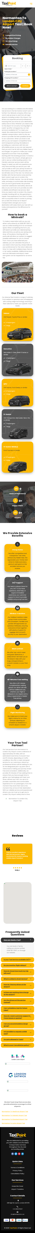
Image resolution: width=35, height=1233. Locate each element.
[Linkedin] (22, 1153)
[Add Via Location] (29, 74)
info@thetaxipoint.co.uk (17, 1214)
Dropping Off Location (11, 77)
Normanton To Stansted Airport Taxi (14, 1119)
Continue (25, 86)
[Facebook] (12, 1153)
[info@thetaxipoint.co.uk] (17, 1212)
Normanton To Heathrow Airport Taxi (15, 1112)
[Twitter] (15, 1153)
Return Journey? (12, 86)
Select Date (8, 69)
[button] (31, 3)
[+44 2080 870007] (17, 1206)
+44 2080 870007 (18, 1209)
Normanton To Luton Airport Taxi (13, 1123)
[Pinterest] (19, 1153)
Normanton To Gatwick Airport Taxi (14, 1115)
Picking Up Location (10, 71)
